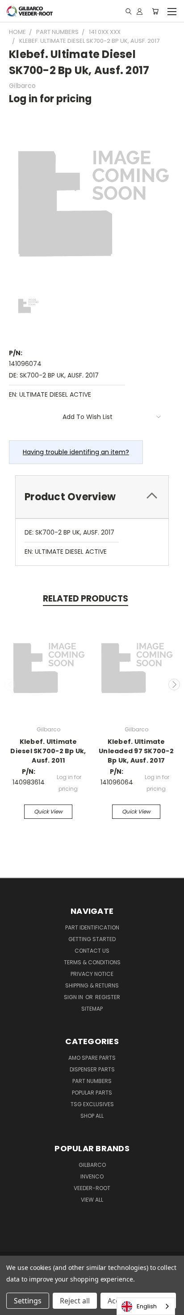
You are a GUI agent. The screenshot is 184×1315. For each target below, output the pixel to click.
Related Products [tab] (85, 599)
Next (174, 684)
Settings (28, 1301)
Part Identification (92, 927)
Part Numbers (92, 1081)
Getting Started (92, 939)
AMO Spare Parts (92, 1058)
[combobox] (146, 1306)
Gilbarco (92, 1165)
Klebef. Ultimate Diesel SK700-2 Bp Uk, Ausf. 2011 (48, 751)
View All (92, 1199)
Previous (10, 684)
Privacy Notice (92, 974)
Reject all (75, 1301)
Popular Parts (92, 1092)
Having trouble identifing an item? (76, 452)
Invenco (92, 1176)
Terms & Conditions (92, 962)
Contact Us (92, 950)
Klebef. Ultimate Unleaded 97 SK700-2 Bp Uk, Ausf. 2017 (136, 751)
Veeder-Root (92, 1188)
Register (107, 997)
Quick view (48, 811)
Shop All (92, 1116)
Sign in (74, 997)
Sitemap (92, 1008)
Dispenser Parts (92, 1069)
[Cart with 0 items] (155, 11)
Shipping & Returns (92, 985)
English (147, 1306)
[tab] (92, 497)
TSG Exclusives (92, 1104)
